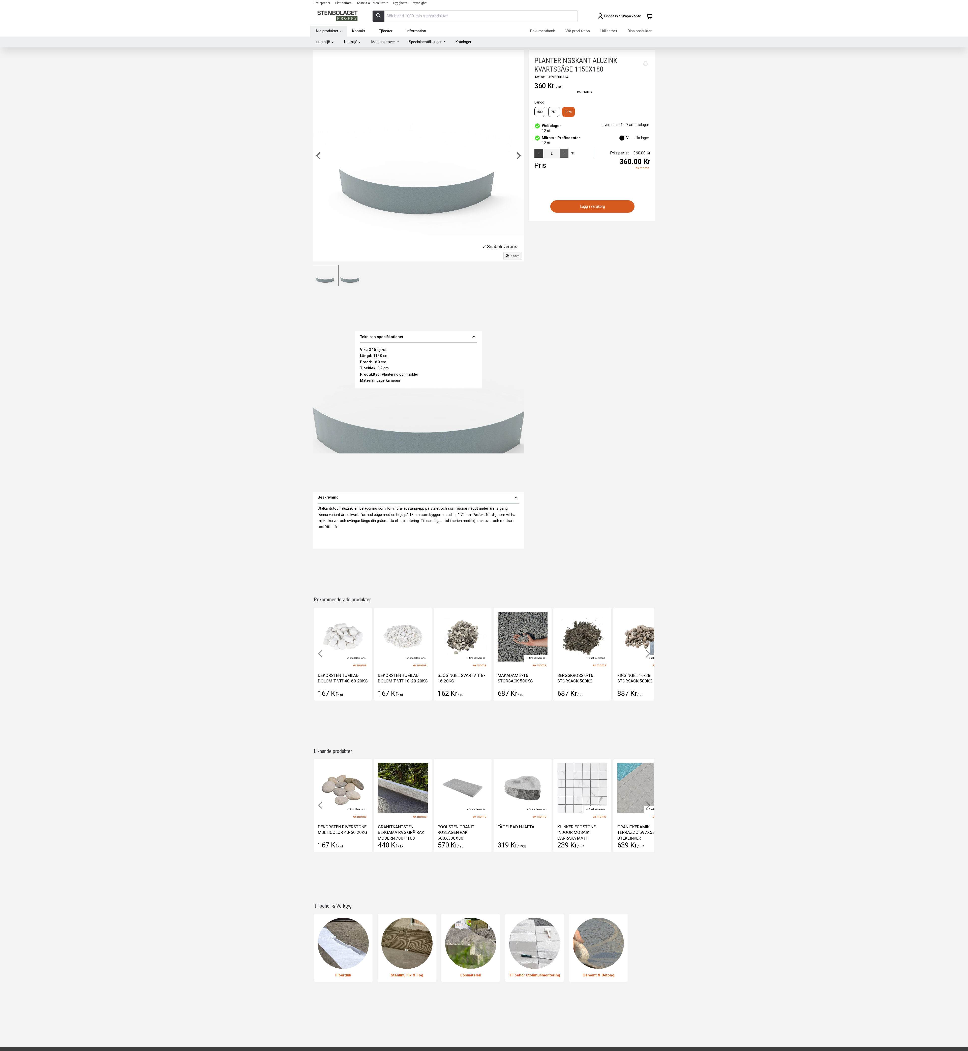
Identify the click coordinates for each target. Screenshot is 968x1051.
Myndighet (420, 3)
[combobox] (475, 16)
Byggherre (400, 3)
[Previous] (319, 155)
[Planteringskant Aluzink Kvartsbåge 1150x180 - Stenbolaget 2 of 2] (350, 275)
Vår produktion (577, 31)
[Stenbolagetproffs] (338, 16)
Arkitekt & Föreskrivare (372, 3)
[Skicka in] (378, 16)
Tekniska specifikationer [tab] (418, 337)
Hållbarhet (608, 31)
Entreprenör (322, 3)
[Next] (518, 155)
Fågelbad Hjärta (456, 826)
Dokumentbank (542, 31)
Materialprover (383, 42)
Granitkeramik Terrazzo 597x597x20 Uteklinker (581, 832)
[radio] (539, 112)
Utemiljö (350, 42)
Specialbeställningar (425, 42)
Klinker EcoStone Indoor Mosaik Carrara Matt (517, 832)
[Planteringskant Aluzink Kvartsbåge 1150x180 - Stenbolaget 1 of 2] (325, 275)
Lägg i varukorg (592, 206)
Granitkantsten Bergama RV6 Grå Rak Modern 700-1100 (341, 832)
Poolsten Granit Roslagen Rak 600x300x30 (396, 832)
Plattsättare (343, 3)
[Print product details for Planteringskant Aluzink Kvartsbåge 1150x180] (645, 63)
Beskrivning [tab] (418, 498)
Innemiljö (322, 42)
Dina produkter (640, 31)
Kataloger (463, 42)
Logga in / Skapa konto (622, 16)
